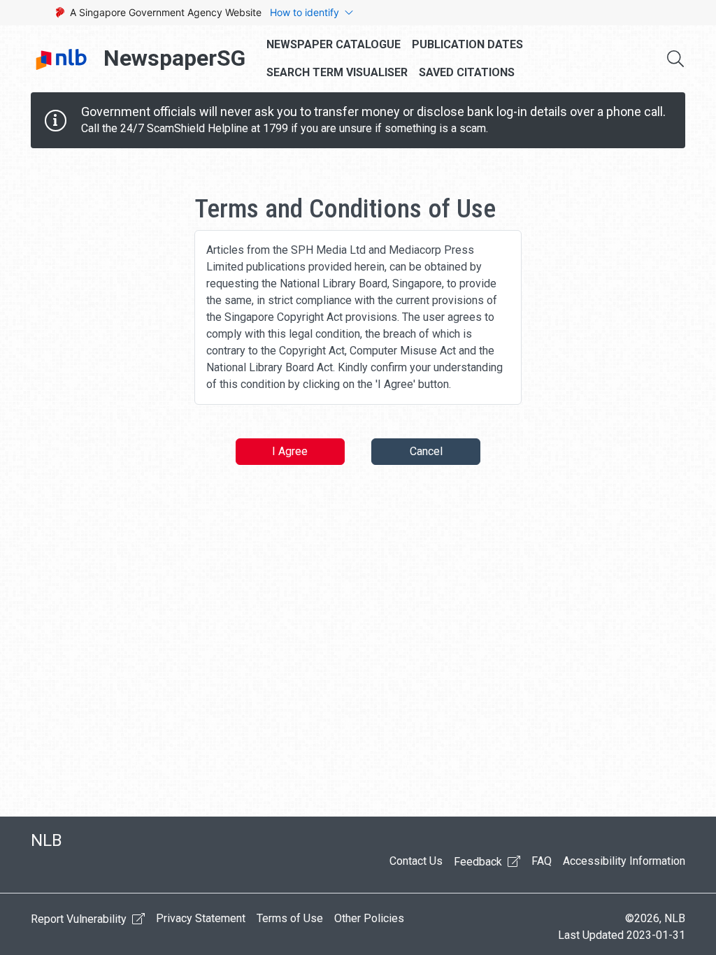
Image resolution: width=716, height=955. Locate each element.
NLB (46, 840)
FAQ (541, 861)
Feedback (479, 861)
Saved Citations (467, 72)
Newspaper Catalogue (333, 44)
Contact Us (416, 861)
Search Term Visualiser (337, 72)
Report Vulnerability (80, 919)
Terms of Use (290, 918)
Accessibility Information (624, 861)
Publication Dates (467, 44)
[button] (675, 58)
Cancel (426, 451)
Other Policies (369, 918)
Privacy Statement (200, 918)
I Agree (290, 451)
